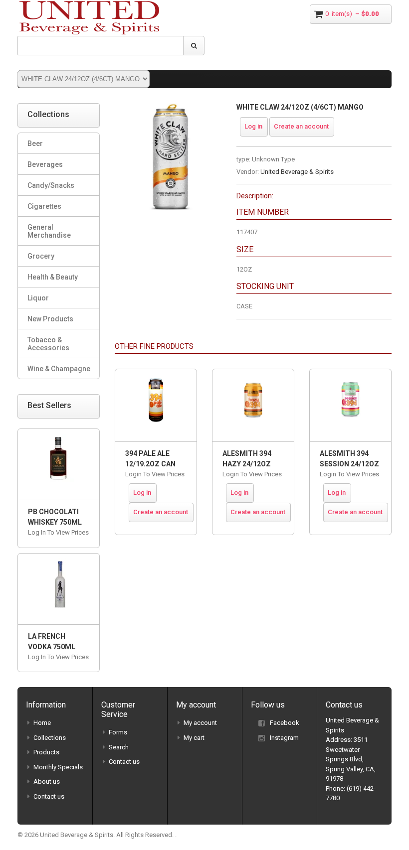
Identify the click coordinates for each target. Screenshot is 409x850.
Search (119, 747)
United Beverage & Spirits (297, 171)
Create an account (301, 126)
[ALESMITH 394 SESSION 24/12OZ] (350, 405)
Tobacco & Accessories (48, 344)
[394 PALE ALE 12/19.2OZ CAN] (156, 405)
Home (42, 722)
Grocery (40, 256)
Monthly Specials (58, 767)
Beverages (45, 164)
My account (200, 722)
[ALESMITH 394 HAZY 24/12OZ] (253, 405)
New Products (50, 319)
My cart (194, 737)
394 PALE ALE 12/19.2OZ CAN (150, 458)
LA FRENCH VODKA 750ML (51, 641)
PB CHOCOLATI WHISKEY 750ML (55, 517)
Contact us (48, 796)
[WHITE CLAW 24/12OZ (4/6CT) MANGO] (168, 108)
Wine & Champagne (58, 369)
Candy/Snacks (50, 185)
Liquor (38, 298)
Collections (49, 737)
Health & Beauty (52, 277)
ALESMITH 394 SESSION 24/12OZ (349, 458)
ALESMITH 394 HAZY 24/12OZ (246, 458)
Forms (118, 732)
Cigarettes (44, 206)
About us (46, 781)
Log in (253, 126)
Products (46, 752)
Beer (35, 143)
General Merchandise (49, 231)
